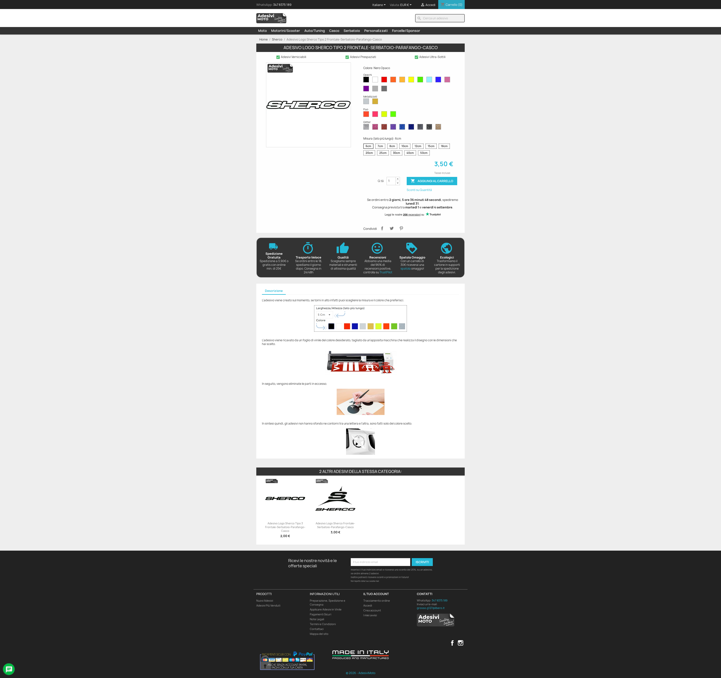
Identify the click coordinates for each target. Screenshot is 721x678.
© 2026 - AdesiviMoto (360, 673)
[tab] (274, 291)
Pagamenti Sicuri (320, 614)
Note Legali (317, 619)
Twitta (391, 228)
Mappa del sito (319, 634)
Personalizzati (376, 30)
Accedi (367, 605)
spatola (405, 269)
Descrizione (274, 291)
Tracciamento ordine (376, 600)
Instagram (460, 643)
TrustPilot (385, 272)
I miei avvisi (370, 615)
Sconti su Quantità (419, 190)
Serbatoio (352, 30)
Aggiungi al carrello (432, 181)
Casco (334, 30)
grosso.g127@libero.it (431, 608)
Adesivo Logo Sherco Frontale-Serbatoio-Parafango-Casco (335, 525)
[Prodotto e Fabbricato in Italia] (360, 655)
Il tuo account (376, 594)
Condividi (382, 228)
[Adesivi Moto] (271, 18)
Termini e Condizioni (323, 624)
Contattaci (317, 629)
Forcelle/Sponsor (406, 30)
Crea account (372, 610)
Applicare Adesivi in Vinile (326, 609)
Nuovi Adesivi (264, 600)
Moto (262, 30)
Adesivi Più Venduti (268, 605)
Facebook (452, 643)
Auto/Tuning (314, 30)
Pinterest (401, 228)
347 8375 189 (282, 5)
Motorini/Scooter (285, 30)
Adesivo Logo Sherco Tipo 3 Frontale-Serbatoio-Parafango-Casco (285, 527)
